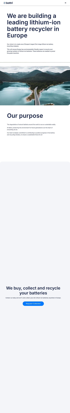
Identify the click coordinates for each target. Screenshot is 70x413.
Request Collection (33, 304)
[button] (65, 3)
